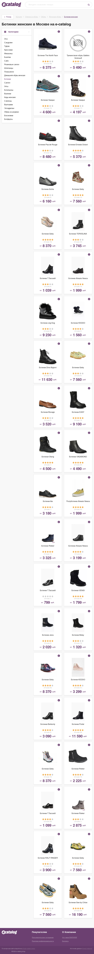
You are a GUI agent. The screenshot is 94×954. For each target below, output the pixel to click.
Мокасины (8, 53)
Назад (8, 16)
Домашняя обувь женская (14, 75)
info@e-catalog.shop (28, 948)
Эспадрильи (9, 108)
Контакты (65, 941)
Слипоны (8, 101)
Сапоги (7, 82)
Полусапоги (9, 71)
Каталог (19, 16)
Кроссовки (8, 49)
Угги (5, 39)
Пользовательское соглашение (43, 937)
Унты (6, 86)
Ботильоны (8, 90)
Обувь (43, 16)
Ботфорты (8, 119)
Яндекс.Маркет (87, 948)
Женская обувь (55, 16)
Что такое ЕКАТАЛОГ (69, 937)
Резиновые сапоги (11, 64)
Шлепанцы (8, 68)
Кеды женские (10, 97)
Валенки (7, 93)
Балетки (7, 57)
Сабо (6, 60)
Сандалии (8, 42)
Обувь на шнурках (11, 111)
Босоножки (8, 115)
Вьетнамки (8, 104)
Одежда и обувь (31, 16)
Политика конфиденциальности (43, 941)
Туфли (7, 46)
